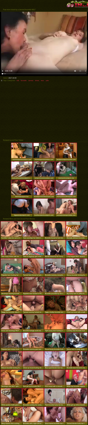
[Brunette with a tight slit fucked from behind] (33, 414)
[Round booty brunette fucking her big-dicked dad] (54, 340)
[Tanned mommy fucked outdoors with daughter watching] (33, 303)
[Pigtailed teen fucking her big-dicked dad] (11, 266)
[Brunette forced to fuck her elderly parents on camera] (54, 229)
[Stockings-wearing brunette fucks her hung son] (11, 284)
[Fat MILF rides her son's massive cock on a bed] (11, 229)
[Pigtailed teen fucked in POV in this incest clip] (33, 284)
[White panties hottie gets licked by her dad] (11, 395)
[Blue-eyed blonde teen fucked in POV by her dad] (54, 358)
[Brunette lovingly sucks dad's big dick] (33, 321)
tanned (30, 80)
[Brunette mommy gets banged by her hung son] (33, 340)
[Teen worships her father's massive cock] (33, 229)
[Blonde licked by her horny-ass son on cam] (54, 247)
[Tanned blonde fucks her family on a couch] (76, 414)
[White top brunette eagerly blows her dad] (76, 377)
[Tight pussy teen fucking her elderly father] (54, 321)
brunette (24, 80)
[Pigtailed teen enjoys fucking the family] (11, 340)
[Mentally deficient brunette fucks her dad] (76, 229)
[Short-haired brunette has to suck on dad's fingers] (54, 414)
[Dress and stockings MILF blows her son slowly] (11, 321)
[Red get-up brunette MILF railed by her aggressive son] (33, 377)
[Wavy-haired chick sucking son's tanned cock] (11, 414)
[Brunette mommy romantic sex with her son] (54, 266)
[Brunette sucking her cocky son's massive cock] (33, 395)
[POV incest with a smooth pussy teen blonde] (54, 377)
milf (18, 80)
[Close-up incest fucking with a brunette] (33, 358)
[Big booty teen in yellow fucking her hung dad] (76, 284)
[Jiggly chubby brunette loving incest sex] (54, 303)
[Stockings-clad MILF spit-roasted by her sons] (11, 377)
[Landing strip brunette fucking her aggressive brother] (76, 321)
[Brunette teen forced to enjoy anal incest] (76, 358)
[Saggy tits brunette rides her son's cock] (11, 303)
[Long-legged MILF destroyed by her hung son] (76, 247)
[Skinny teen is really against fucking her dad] (76, 340)
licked (37, 80)
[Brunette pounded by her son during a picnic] (54, 284)
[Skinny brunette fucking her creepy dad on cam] (76, 266)
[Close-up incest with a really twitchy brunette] (76, 303)
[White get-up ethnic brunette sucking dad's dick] (76, 395)
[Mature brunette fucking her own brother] (11, 358)
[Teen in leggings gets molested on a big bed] (33, 247)
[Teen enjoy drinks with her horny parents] (11, 247)
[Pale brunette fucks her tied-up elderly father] (54, 395)
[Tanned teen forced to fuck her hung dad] (33, 266)
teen (42, 80)
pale (47, 80)
